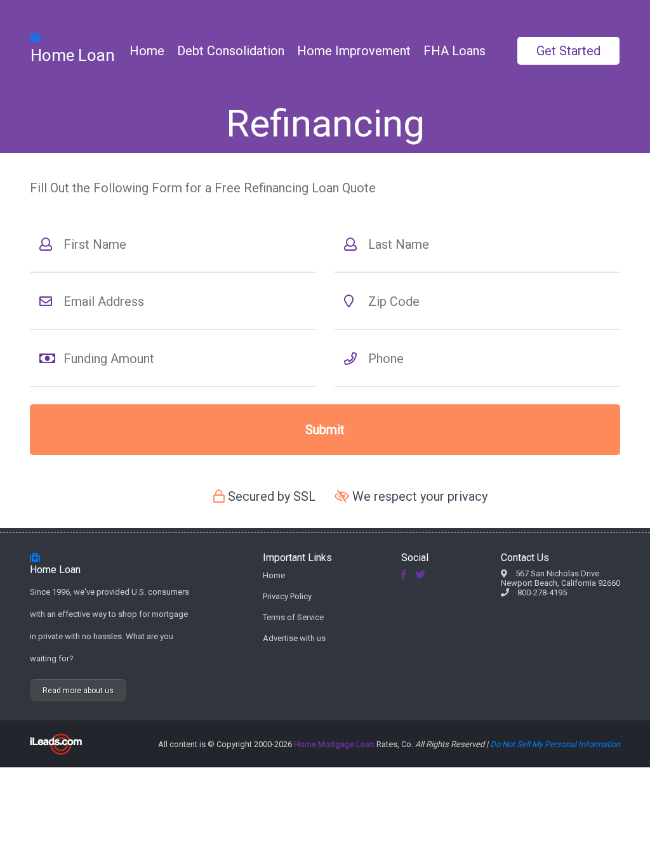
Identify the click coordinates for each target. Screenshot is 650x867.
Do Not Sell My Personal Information (555, 744)
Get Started (568, 50)
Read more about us (78, 690)
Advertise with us (294, 638)
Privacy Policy (287, 596)
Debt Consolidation (230, 50)
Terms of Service (293, 617)
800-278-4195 (542, 592)
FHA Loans (454, 50)
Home (146, 50)
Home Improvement (354, 50)
